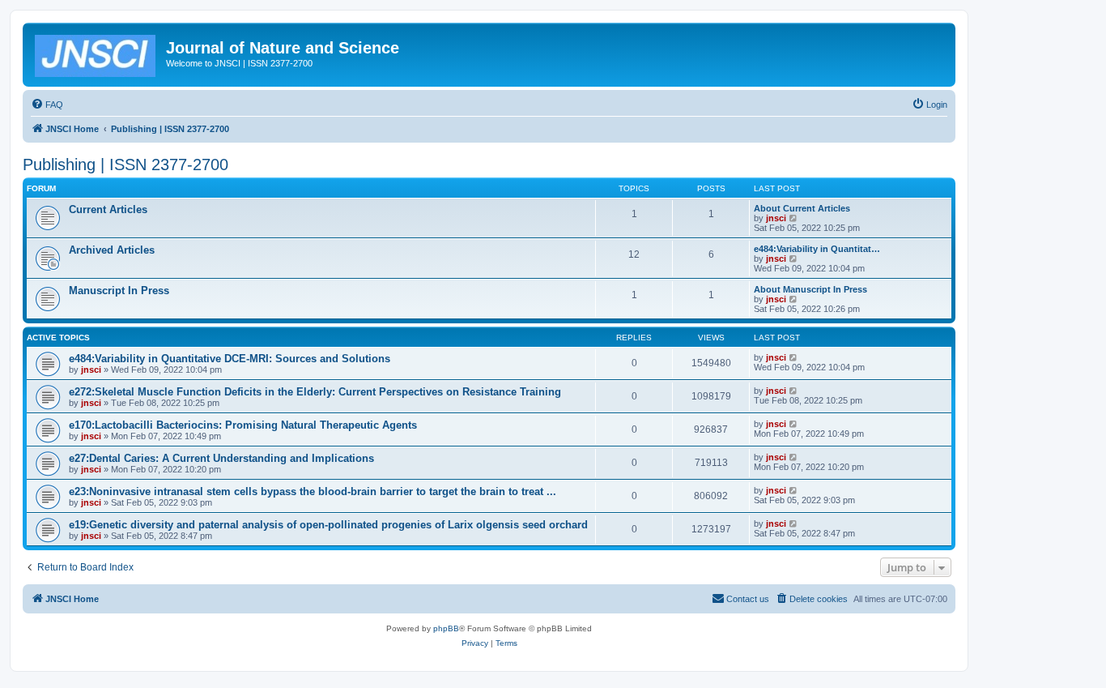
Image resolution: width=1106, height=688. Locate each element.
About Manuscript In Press (810, 289)
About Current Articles (802, 208)
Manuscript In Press (119, 290)
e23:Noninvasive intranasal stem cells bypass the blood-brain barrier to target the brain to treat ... (312, 491)
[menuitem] (47, 104)
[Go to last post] (794, 357)
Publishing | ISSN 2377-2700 (125, 164)
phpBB (446, 628)
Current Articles (108, 209)
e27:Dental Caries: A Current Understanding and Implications (221, 458)
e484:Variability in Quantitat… (817, 249)
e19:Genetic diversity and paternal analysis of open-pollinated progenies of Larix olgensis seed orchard (328, 525)
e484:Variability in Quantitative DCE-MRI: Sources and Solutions (229, 359)
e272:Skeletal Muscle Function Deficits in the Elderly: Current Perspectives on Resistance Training (315, 392)
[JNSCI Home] (96, 53)
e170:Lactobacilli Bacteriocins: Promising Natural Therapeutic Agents (243, 425)
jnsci (776, 218)
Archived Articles (112, 250)
